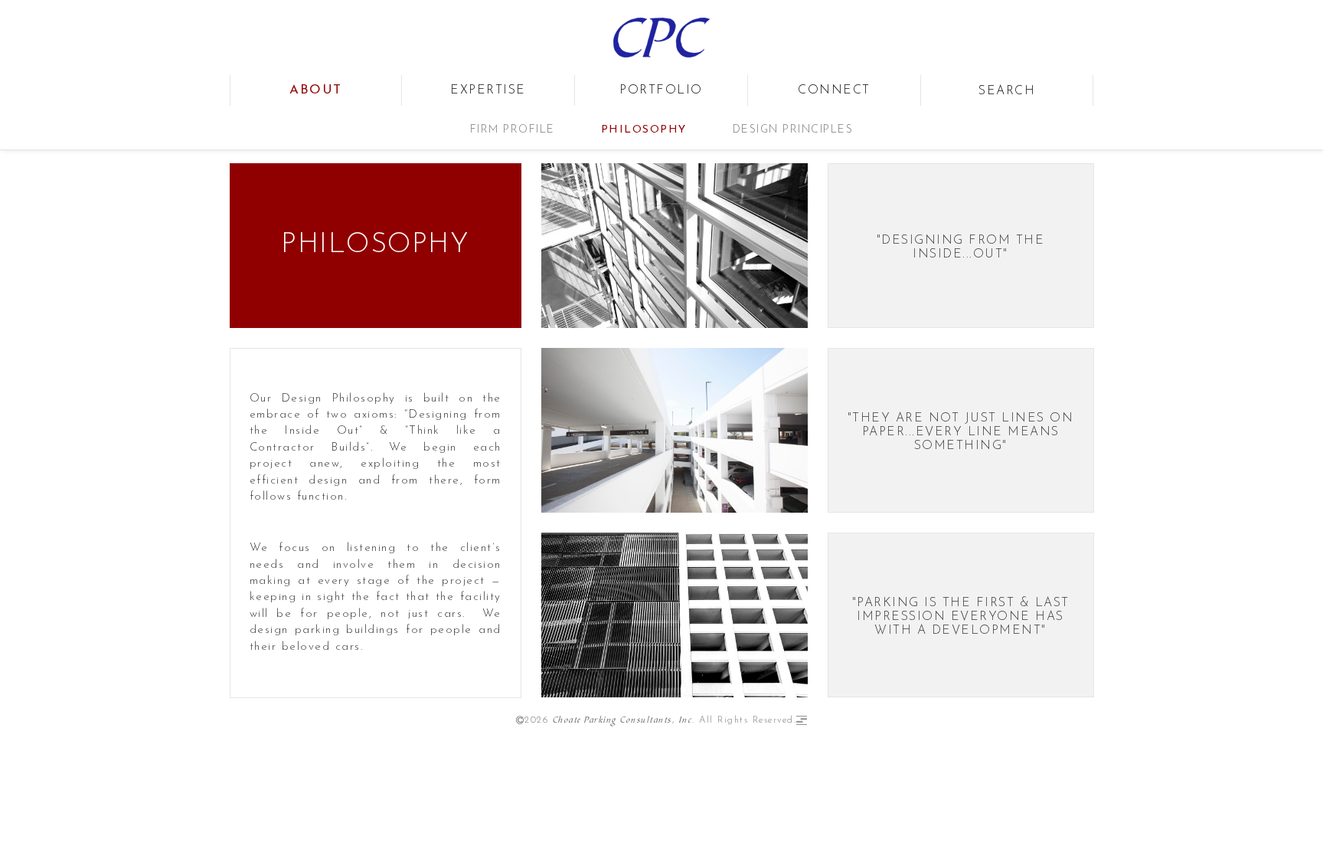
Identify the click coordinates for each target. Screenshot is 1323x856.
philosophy (644, 130)
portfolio (661, 90)
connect (834, 90)
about (315, 90)
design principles (793, 130)
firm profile (512, 130)
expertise (488, 90)
